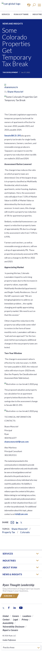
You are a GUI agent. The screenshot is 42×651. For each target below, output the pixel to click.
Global (6, 616)
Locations (27, 616)
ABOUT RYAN (10, 567)
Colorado (25, 532)
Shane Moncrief (15, 91)
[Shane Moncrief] (11, 86)
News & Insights (12, 574)
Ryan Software (21, 14)
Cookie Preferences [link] (9, 640)
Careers (15, 616)
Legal (15, 619)
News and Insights (13, 23)
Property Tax (8, 532)
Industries (9, 560)
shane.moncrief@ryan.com (16, 441)
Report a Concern (10, 630)
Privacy (25, 619)
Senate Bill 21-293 (12, 135)
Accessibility (8, 623)
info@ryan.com (21, 514)
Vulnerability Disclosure (13, 626)
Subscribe (8, 596)
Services (6, 14)
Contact (6, 619)
